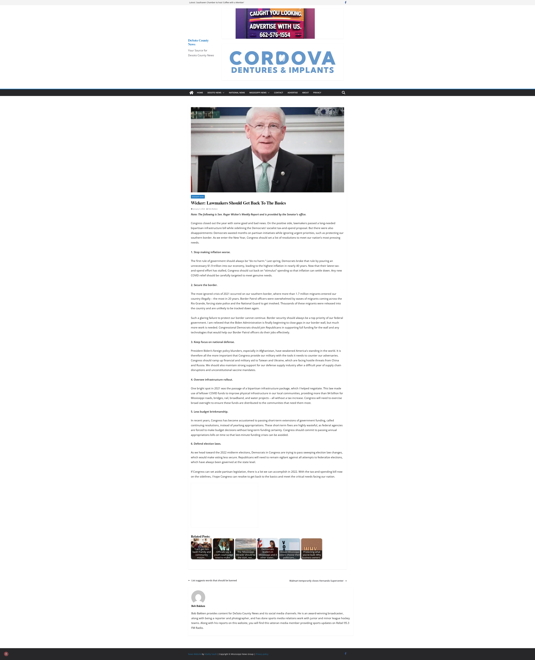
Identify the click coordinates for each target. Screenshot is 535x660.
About (305, 92)
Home (200, 92)
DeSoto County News (198, 42)
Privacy (317, 92)
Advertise (293, 92)
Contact (278, 92)
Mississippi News (258, 92)
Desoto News (214, 92)
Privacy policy (262, 654)
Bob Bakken (213, 209)
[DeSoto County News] (191, 92)
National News (237, 92)
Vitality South (211, 654)
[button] (222, 93)
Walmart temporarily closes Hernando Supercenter (316, 580)
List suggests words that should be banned (214, 580)
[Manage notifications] (6, 654)
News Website (194, 654)
